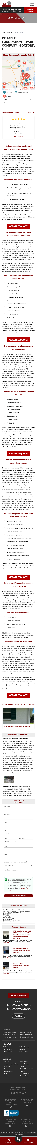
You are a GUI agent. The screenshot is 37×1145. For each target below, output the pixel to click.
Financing (6, 1066)
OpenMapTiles (14, 89)
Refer (5, 1073)
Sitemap (6, 1076)
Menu (32, 5)
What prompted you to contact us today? (15, 862)
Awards (22, 1071)
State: (6, 838)
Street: (6, 822)
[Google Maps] (25, 1093)
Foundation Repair (26, 1034)
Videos (5, 1047)
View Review (18, 136)
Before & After (24, 1047)
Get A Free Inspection (18, 995)
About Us (6, 1061)
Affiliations (24, 1061)
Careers (22, 1066)
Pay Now (18, 1016)
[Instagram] (20, 1093)
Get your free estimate (18, 896)
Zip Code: (22, 838)
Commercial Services (10, 1037)
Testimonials (7, 1049)
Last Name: (7, 814)
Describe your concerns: (11, 870)
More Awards (7, 977)
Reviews (22, 1049)
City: (5, 830)
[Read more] (6, 942)
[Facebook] (11, 1093)
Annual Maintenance (27, 1069)
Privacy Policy (25, 1073)
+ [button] (32, 82)
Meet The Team (25, 1064)
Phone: (6, 846)
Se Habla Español (30, 10)
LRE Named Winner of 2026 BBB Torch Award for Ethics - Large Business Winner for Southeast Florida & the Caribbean (22, 934)
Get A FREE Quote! (18, 226)
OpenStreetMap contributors (27, 89)
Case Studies (23, 1052)
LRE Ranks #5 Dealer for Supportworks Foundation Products (21, 950)
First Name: (7, 806)
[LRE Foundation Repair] (6, 4)
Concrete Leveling (9, 1034)
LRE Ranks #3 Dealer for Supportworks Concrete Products (21, 965)
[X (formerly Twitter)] (17, 1093)
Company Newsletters (10, 1064)
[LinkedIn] (23, 1093)
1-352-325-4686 (18, 1009)
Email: (6, 854)
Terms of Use (24, 888)
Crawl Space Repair (9, 1032)
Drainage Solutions (26, 1037)
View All (32, 113)
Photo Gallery (7, 1052)
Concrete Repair (25, 1032)
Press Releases (8, 1071)
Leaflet (7, 89)
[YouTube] (14, 1093)
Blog (4, 1069)
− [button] (32, 85)
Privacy (10, 890)
